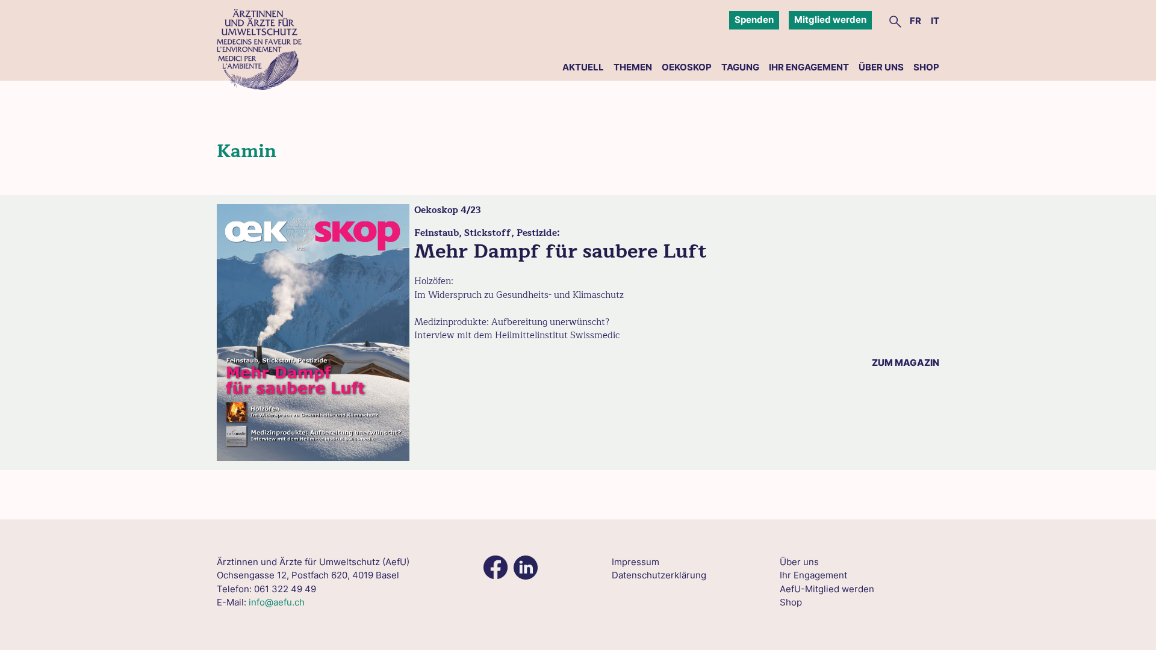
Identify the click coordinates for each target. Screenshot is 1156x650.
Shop (926, 67)
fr (915, 20)
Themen (633, 67)
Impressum (635, 562)
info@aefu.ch (277, 602)
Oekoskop (687, 67)
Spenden (754, 19)
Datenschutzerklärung (659, 575)
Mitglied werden (830, 19)
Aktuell (583, 67)
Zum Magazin (905, 362)
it (935, 20)
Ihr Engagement (809, 67)
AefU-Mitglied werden (827, 589)
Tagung (740, 67)
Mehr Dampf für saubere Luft (560, 251)
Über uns (881, 67)
